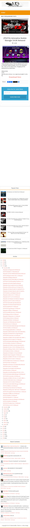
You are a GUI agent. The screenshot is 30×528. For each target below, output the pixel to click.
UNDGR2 (5, 455)
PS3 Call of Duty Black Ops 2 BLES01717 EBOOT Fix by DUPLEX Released (18, 219)
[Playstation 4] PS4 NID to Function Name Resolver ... (14, 345)
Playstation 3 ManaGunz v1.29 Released (8, 493)
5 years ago (9, 470)
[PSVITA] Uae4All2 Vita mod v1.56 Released (12, 312)
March (4, 420)
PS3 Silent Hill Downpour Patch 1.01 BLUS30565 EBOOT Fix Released (18, 206)
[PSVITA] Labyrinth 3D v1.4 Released (10, 306)
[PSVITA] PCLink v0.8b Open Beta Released (12, 302)
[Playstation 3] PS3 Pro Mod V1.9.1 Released (12, 339)
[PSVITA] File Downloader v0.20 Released (11, 376)
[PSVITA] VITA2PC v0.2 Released (9, 362)
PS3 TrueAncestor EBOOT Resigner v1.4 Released (17, 248)
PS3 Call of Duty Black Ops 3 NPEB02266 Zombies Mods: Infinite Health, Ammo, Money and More (18, 199)
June (4, 414)
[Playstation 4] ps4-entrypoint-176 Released (12, 354)
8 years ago (9, 488)
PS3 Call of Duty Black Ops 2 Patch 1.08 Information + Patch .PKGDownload (18, 226)
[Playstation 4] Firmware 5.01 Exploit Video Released (14, 364)
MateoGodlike (13, 525)
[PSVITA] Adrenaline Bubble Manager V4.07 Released (14, 325)
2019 (3, 262)
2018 (3, 264)
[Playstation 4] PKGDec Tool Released (11, 320)
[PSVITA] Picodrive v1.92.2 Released (10, 366)
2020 (3, 260)
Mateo (5, 496)
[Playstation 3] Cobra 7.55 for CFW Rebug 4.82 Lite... (14, 347)
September (5, 411)
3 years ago (13, 452)
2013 (3, 432)
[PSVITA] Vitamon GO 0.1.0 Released (10, 405)
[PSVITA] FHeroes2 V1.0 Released (10, 324)
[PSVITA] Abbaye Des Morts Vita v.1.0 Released (12, 275)
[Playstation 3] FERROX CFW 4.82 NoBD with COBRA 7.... (14, 337)
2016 (3, 426)
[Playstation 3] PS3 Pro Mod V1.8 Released (12, 381)
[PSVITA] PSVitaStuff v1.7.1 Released (10, 397)
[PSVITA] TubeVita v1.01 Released (10, 401)
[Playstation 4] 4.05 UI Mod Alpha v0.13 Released (13, 279)
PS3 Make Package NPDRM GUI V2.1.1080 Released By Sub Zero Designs (18, 242)
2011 (3, 436)
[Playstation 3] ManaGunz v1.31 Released (11, 316)
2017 (3, 265)
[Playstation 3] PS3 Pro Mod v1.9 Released (11, 358)
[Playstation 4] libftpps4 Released (10, 277)
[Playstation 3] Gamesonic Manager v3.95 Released (13, 399)
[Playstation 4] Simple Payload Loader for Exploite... (14, 291)
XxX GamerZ (6, 461)
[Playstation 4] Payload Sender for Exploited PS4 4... (14, 289)
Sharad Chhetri (6, 515)
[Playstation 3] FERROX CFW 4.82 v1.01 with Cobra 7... (14, 356)
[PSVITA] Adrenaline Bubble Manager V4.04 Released (14, 383)
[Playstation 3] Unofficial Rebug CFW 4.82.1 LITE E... (13, 372)
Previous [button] (3, 26)
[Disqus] (15, 127)
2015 (3, 428)
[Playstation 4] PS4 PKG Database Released (12, 283)
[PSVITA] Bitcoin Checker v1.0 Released (11, 351)
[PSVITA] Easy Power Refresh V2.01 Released (12, 387)
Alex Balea (5, 491)
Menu (3, 12)
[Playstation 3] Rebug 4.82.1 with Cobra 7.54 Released (14, 389)
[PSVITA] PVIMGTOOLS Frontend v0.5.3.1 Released (13, 360)
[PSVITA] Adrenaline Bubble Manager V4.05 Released (14, 374)
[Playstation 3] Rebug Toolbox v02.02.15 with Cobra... (14, 349)
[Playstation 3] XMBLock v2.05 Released (11, 393)
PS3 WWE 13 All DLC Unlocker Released (15, 212)
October (5, 409)
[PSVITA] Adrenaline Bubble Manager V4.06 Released (15, 39)
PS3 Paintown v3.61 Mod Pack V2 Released (15, 192)
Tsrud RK (5, 479)
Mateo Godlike (3, 470)
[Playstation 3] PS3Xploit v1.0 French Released (12, 353)
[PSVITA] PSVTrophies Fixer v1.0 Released (11, 403)
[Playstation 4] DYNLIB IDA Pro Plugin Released (13, 333)
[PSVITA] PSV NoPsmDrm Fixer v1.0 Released (12, 380)
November (5, 407)
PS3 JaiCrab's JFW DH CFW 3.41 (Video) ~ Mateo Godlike (10, 458)
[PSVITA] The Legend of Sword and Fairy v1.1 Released (14, 391)
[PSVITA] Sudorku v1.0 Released (9, 370)
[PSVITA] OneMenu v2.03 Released (10, 327)
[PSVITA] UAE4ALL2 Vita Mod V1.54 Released (12, 343)
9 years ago (13, 519)
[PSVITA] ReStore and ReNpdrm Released (11, 293)
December (5, 267)
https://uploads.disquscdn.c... (14, 446)
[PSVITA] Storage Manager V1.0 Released (11, 308)
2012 (3, 434)
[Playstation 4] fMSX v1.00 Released (10, 310)
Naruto (5, 446)
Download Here (15, 77)
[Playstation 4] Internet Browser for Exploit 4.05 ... (13, 287)
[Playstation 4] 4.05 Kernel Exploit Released (12, 304)
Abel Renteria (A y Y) (8, 473)
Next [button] (27, 26)
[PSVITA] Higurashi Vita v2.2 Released (10, 318)
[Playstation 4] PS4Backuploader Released (12, 322)
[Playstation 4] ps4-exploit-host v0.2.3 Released (13, 285)
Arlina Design (25, 525)
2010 (3, 438)
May (4, 416)
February (5, 422)
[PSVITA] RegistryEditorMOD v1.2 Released (12, 329)
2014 (3, 430)
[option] (15, 26)
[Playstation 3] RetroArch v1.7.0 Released (11, 294)
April (4, 418)
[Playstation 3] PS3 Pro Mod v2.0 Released (11, 300)
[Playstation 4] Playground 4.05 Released (11, 269)
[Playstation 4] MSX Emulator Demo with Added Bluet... (14, 331)
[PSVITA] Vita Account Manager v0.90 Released (11, 239)
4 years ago (23, 458)
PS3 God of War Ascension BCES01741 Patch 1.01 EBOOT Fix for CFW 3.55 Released (18, 233)
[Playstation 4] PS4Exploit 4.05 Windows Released (13, 298)
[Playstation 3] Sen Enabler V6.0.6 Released (12, 368)
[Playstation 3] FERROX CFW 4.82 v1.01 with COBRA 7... (14, 378)
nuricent (5, 468)
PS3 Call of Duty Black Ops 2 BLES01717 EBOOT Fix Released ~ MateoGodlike (14, 463)
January (5, 424)
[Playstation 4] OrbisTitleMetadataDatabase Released (14, 273)
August (4, 412)
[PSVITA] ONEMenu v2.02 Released (10, 385)
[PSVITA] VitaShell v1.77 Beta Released (11, 271)
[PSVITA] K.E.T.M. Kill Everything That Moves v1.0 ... (13, 281)
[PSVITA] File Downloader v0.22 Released (11, 335)
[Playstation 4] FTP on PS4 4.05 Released (11, 296)
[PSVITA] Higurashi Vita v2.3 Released (10, 314)
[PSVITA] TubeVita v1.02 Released (10, 395)
